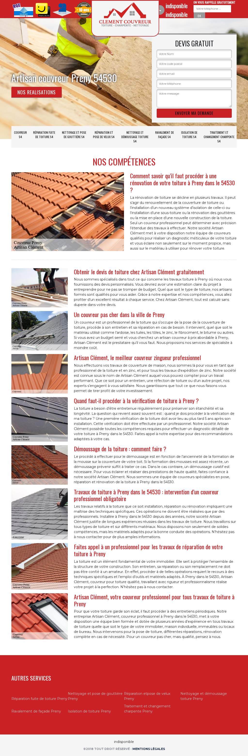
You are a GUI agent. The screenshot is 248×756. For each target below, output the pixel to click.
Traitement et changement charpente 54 (219, 136)
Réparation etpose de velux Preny (147, 696)
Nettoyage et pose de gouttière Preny (95, 696)
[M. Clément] (125, 18)
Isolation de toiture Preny (89, 711)
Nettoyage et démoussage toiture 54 (134, 136)
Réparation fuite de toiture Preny (39, 699)
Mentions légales (148, 749)
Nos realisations (36, 92)
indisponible (176, 5)
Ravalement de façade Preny (36, 711)
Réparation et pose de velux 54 (104, 134)
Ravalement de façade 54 (164, 134)
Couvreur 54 (20, 134)
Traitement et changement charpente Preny (147, 708)
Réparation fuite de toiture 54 (44, 134)
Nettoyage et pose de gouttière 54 (74, 134)
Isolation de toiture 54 (189, 134)
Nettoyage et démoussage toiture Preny (203, 696)
